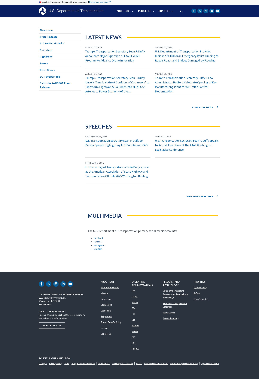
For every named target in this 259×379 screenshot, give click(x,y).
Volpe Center (169, 312)
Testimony (46, 56)
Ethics (139, 363)
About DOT (124, 11)
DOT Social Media (50, 76)
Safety (197, 293)
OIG (133, 337)
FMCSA (135, 302)
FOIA (66, 363)
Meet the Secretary (110, 287)
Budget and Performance (83, 363)
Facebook (98, 237)
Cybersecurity (200, 287)
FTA (133, 314)
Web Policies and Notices (156, 363)
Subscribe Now (52, 325)
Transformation (201, 299)
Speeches (46, 50)
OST (134, 343)
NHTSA (135, 331)
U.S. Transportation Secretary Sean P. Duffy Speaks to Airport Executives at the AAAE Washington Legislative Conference (187, 145)
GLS (133, 319)
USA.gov (43, 363)
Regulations (106, 316)
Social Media (106, 304)
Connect (164, 11)
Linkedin (98, 248)
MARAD (135, 325)
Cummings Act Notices (122, 363)
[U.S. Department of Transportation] (71, 11)
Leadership (106, 310)
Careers (104, 328)
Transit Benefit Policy (111, 322)
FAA (133, 290)
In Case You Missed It (52, 43)
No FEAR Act (104, 363)
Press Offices (47, 70)
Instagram (99, 245)
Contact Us (106, 333)
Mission (104, 293)
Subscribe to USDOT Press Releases (55, 85)
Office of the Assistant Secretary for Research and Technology (175, 294)
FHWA (134, 296)
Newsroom (46, 30)
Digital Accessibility (210, 363)
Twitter (97, 241)
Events (44, 63)
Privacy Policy (55, 363)
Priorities (144, 11)
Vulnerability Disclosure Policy (184, 363)
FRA (133, 308)
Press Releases (48, 36)
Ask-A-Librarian (170, 318)
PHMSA (135, 348)
